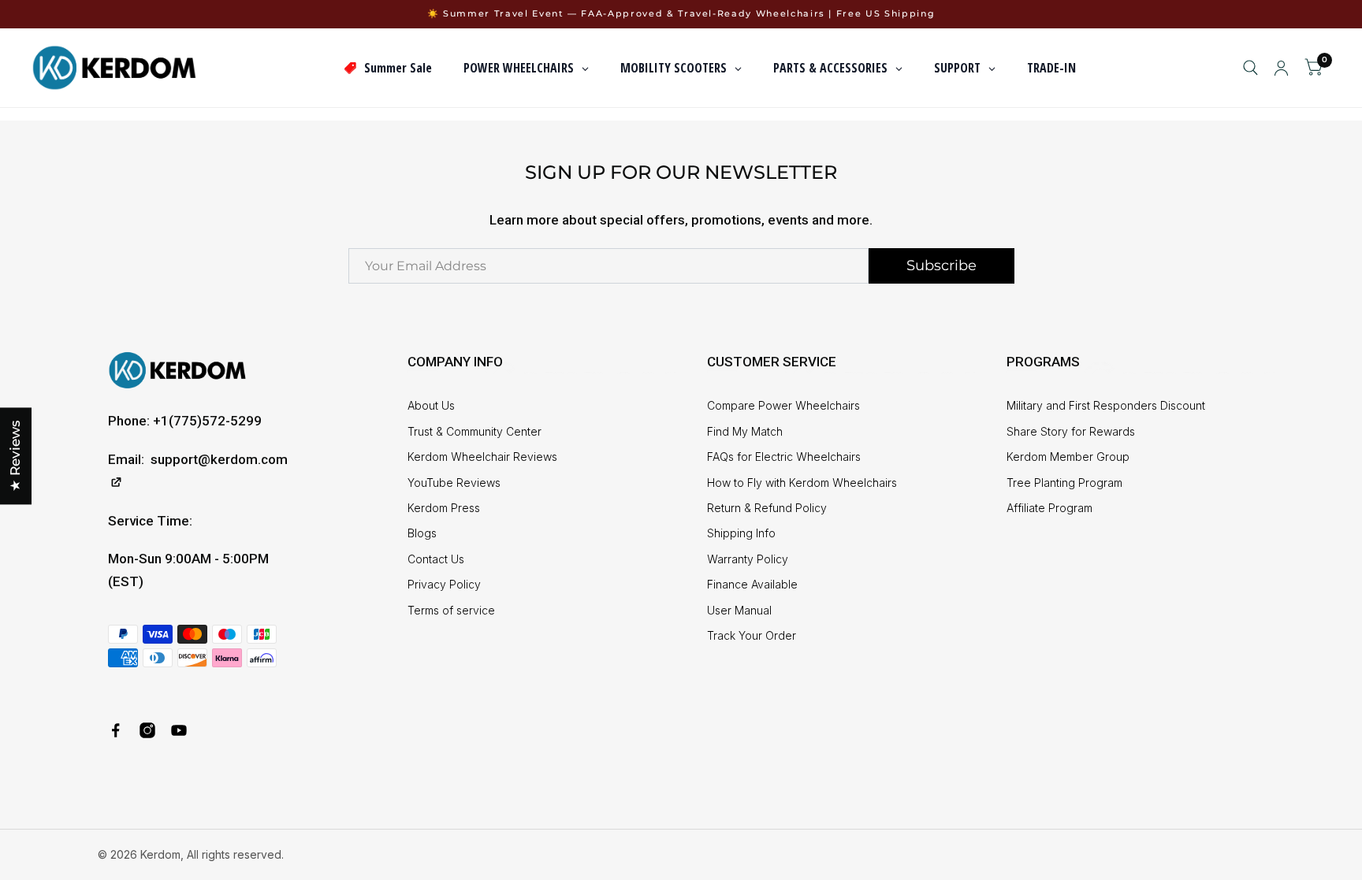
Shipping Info (741, 533)
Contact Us (435, 559)
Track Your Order (751, 635)
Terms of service (451, 610)
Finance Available (752, 584)
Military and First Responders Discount (1106, 405)
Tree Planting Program (1064, 482)
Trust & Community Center (474, 431)
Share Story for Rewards (1071, 431)
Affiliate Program (1049, 507)
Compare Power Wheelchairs (783, 405)
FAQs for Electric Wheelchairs (784, 456)
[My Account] (1281, 67)
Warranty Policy (747, 559)
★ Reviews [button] (15, 456)
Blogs (422, 533)
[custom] (116, 730)
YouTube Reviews (454, 482)
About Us (431, 405)
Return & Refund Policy (767, 507)
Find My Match (745, 431)
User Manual (739, 610)
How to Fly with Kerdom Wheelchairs (802, 482)
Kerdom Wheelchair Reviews (482, 456)
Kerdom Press (443, 507)
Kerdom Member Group (1068, 456)
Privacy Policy (444, 584)
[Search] (1250, 67)
